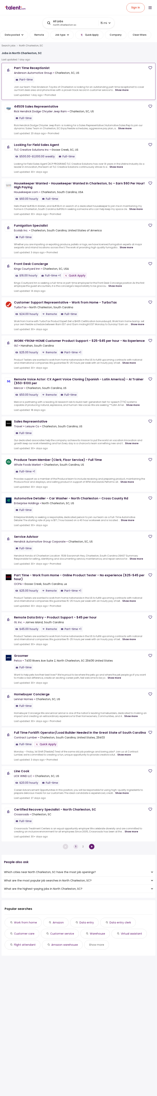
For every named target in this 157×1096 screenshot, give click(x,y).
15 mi (104, 23)
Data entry (86, 922)
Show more (121, 90)
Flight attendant (25, 945)
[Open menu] (150, 7)
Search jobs (9, 45)
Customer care (24, 934)
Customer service (62, 934)
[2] (91, 846)
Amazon (58, 922)
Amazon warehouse (64, 945)
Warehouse (97, 934)
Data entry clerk (120, 922)
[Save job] (150, 67)
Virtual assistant (131, 934)
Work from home (25, 922)
